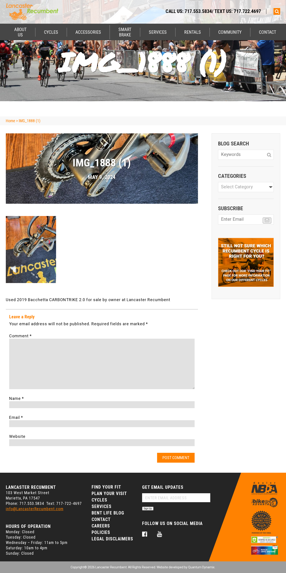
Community (230, 32)
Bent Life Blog (108, 513)
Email (16, 417)
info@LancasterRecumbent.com (34, 508)
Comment (20, 336)
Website (17, 436)
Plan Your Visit (109, 493)
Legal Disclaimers (112, 539)
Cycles (51, 32)
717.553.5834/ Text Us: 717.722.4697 (223, 11)
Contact (267, 32)
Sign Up (148, 508)
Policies (101, 532)
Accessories (88, 32)
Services (158, 32)
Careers (101, 526)
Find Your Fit (106, 487)
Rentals (192, 32)
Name (16, 398)
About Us (20, 32)
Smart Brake (124, 32)
